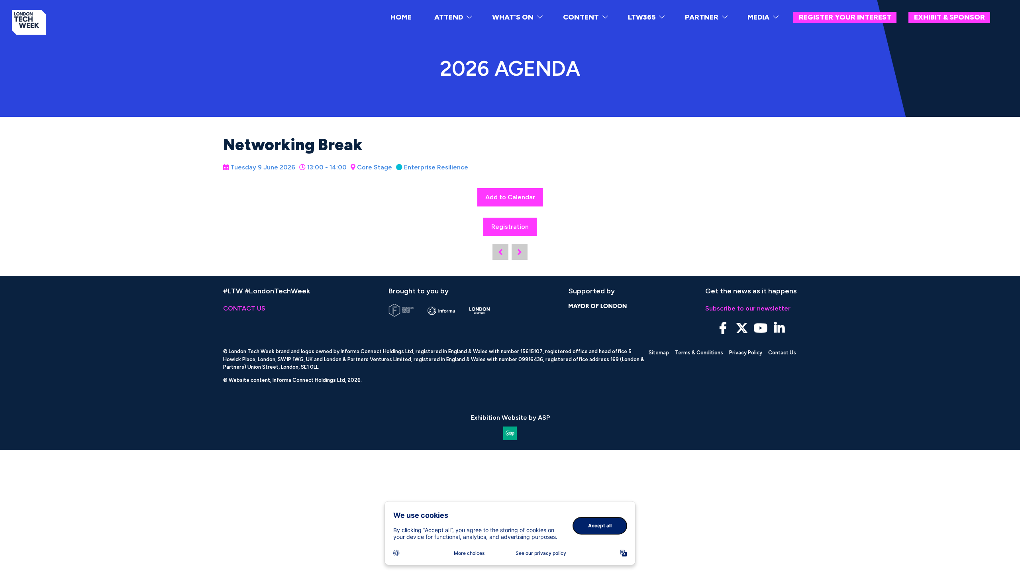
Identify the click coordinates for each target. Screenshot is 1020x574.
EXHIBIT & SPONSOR (949, 17)
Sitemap (659, 353)
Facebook (723, 328)
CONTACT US (244, 308)
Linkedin (779, 328)
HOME (401, 17)
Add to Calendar (510, 197)
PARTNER (701, 17)
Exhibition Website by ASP (510, 417)
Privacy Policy (745, 353)
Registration (510, 226)
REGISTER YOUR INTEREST (845, 17)
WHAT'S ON (513, 17)
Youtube (760, 328)
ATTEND (448, 17)
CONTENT (581, 17)
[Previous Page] (500, 252)
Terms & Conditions (699, 353)
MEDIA (758, 17)
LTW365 (641, 17)
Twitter (741, 328)
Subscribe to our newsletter (747, 308)
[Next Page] (520, 252)
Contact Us (782, 353)
